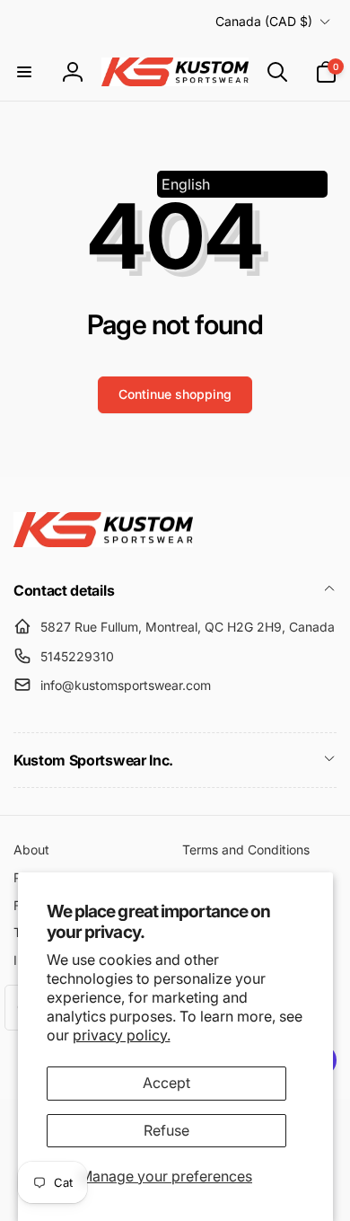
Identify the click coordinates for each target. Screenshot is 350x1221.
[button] (24, 72)
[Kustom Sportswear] (103, 542)
